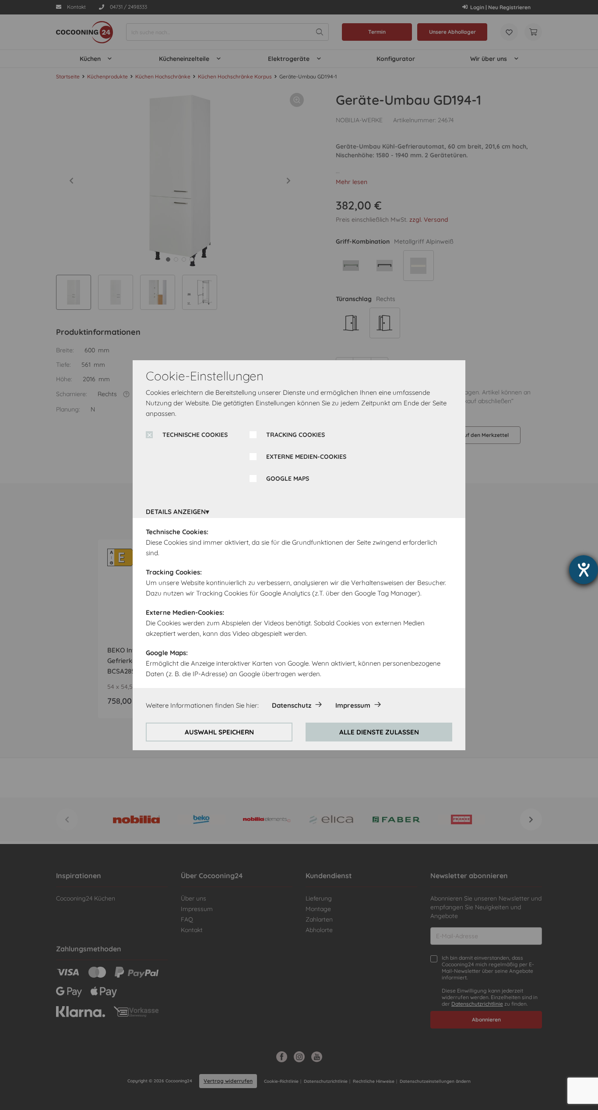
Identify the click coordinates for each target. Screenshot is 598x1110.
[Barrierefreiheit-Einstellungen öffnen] (583, 569)
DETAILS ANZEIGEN (176, 511)
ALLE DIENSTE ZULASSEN (379, 732)
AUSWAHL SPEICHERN (219, 732)
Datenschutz (291, 705)
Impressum (352, 705)
